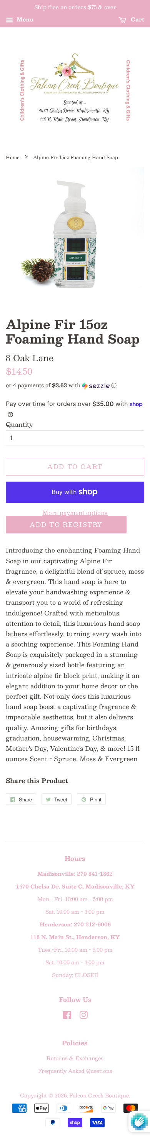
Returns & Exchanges (75, 1058)
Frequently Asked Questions (75, 1070)
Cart (136, 19)
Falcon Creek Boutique (99, 1095)
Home (13, 157)
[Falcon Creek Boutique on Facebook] (67, 1016)
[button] (75, 385)
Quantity (19, 424)
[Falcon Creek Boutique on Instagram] (83, 1016)
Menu (24, 19)
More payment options (75, 512)
